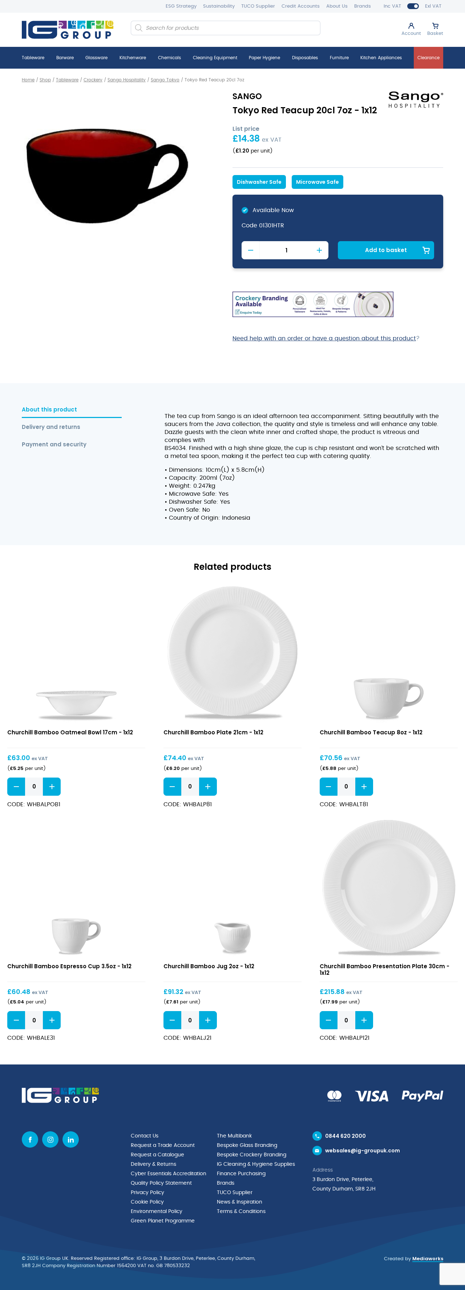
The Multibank (234, 1136)
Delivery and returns (51, 427)
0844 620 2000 (345, 1136)
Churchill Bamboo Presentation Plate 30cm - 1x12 (384, 969)
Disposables (305, 58)
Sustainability (219, 6)
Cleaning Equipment (215, 58)
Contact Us (144, 1136)
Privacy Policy (147, 1192)
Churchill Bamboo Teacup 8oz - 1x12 (371, 732)
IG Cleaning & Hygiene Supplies (256, 1164)
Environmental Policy (156, 1211)
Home (28, 80)
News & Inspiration (239, 1202)
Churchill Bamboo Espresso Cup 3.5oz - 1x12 (69, 966)
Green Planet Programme (163, 1221)
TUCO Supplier (258, 6)
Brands (362, 6)
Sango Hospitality (127, 80)
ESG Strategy (181, 6)
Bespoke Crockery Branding (251, 1154)
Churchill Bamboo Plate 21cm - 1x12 (213, 732)
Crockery (93, 80)
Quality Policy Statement (161, 1183)
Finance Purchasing (241, 1173)
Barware (65, 58)
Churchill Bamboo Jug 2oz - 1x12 (208, 966)
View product (76, 654)
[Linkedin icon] (70, 1139)
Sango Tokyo (165, 80)
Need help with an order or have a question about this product (324, 338)
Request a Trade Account (163, 1145)
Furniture (339, 58)
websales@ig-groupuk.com (362, 1150)
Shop (45, 80)
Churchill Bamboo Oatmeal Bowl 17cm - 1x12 (70, 732)
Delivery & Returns (153, 1164)
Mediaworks (427, 1258)
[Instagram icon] (50, 1139)
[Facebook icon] (30, 1139)
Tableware (33, 58)
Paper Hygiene (264, 58)
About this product (49, 409)
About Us (337, 6)
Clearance (428, 58)
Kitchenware (133, 58)
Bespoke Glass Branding (247, 1145)
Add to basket (386, 250)
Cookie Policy (147, 1202)
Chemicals (169, 58)
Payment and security (54, 444)
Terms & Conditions (241, 1211)
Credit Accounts (301, 6)
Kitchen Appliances (381, 58)
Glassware (96, 58)
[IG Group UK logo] (67, 30)
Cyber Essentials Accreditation (168, 1173)
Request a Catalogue (157, 1154)
